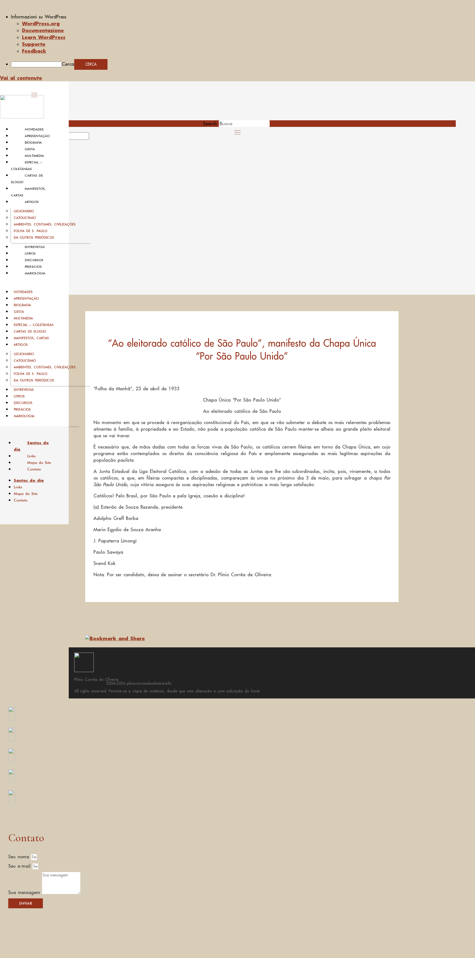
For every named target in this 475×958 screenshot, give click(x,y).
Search (210, 124)
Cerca (68, 64)
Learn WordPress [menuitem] (43, 37)
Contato (34, 469)
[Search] (95, 138)
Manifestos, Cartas (31, 338)
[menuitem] (243, 16)
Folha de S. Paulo (30, 231)
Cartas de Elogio (30, 331)
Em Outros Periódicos (34, 237)
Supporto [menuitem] (33, 44)
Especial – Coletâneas (34, 325)
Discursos (34, 260)
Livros (30, 253)
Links (31, 456)
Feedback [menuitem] (34, 51)
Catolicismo (25, 218)
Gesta (30, 149)
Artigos (32, 202)
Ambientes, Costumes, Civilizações (45, 224)
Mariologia (35, 273)
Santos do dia (31, 446)
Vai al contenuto (21, 78)
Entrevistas (35, 247)
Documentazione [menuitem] (43, 30)
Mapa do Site (39, 462)
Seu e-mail (20, 866)
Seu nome (19, 857)
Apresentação (37, 136)
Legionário (24, 211)
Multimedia (34, 156)
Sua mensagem (25, 892)
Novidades (34, 129)
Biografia (33, 142)
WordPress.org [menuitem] (41, 23)
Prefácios (33, 267)
